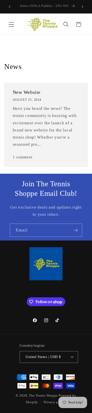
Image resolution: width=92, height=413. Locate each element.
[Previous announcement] (9, 6)
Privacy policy (55, 402)
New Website (27, 92)
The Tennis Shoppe (43, 395)
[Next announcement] (82, 6)
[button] (11, 24)
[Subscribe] (75, 230)
